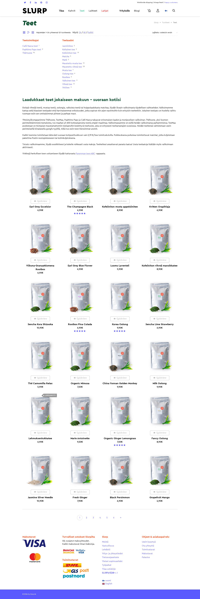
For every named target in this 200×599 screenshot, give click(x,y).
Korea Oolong (120, 324)
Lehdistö (106, 550)
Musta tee (67, 70)
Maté (64, 60)
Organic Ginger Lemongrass (120, 438)
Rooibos (66, 77)
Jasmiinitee (67, 46)
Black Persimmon (120, 497)
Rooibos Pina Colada (80, 324)
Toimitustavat (148, 550)
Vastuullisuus (108, 546)
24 (80, 33)
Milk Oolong (160, 383)
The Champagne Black (80, 206)
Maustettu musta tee (72, 63)
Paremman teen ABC (85, 154)
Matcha (65, 57)
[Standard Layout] (24, 32)
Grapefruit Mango (160, 497)
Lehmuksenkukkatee (40, 438)
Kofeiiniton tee (69, 53)
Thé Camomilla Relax (40, 383)
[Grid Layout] (32, 32)
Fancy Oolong (160, 438)
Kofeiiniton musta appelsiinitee (120, 206)
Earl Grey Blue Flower (80, 265)
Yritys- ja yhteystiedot (112, 554)
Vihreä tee (67, 84)
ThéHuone (27, 53)
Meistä (105, 542)
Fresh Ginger (80, 497)
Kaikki (90, 33)
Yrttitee (66, 88)
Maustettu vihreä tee (72, 67)
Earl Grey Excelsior (40, 206)
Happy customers (171, 2)
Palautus (146, 557)
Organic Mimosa (80, 383)
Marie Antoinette (80, 438)
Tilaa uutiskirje (109, 569)
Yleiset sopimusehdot (112, 561)
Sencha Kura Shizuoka (40, 324)
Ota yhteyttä (148, 546)
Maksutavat (147, 554)
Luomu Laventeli (119, 265)
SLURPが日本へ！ (110, 573)
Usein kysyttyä (149, 542)
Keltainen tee (68, 50)
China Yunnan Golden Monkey (120, 383)
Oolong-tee (67, 74)
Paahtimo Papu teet (31, 50)
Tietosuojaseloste (110, 557)
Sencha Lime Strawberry (160, 324)
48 (84, 33)
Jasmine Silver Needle (40, 497)
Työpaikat (106, 565)
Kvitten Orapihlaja (159, 206)
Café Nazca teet (30, 46)
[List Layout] (28, 32)
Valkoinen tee (68, 81)
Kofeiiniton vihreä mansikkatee (159, 265)
